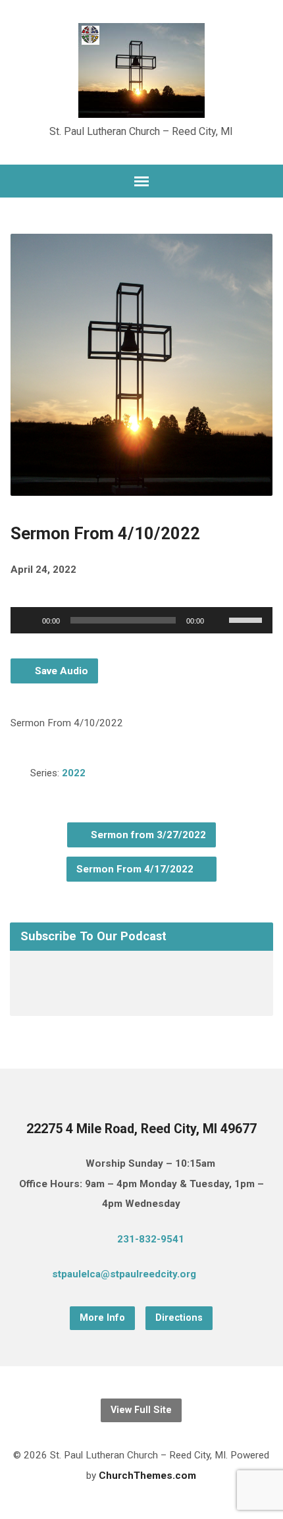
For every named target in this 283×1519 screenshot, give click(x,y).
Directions (179, 1317)
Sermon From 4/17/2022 (136, 869)
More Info (102, 1317)
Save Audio (60, 671)
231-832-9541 (150, 1239)
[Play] (27, 620)
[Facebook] (243, 1276)
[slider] (247, 619)
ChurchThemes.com (147, 1475)
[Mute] (218, 620)
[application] (141, 620)
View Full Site (141, 1410)
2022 (74, 773)
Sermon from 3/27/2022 (147, 835)
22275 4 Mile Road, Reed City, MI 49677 (141, 1128)
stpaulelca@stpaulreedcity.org (124, 1274)
